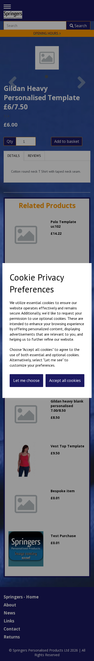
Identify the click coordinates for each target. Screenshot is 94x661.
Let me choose (26, 380)
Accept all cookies (65, 380)
